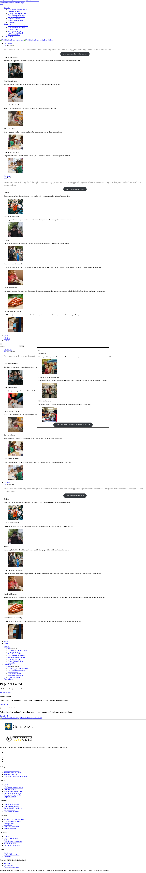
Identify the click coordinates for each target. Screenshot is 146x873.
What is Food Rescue (14, 31)
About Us (7, 8)
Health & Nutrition (10, 843)
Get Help (50, 40)
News (6, 337)
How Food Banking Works (16, 27)
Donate (6, 340)
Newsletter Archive (14, 35)
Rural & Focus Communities (13, 842)
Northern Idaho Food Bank (12, 773)
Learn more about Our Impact (75, 189)
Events (6, 335)
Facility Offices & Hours (15, 20)
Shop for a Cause (9, 810)
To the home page (5, 692)
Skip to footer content (32, 1)
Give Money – (11, 806)
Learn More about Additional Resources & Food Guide (73, 425)
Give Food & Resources (11, 812)
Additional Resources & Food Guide (15, 776)
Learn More (7, 24)
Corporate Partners (14, 18)
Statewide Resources (10, 774)
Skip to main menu (6, 1)
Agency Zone (8, 36)
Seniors (6, 840)
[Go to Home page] (12, 40)
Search (2, 4)
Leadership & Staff (14, 11)
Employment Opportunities (16, 17)
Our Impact (7, 176)
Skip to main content (18, 1)
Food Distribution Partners (16, 15)
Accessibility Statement (11, 867)
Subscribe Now (5, 704)
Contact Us (11, 22)
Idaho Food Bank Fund (15, 33)
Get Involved (8, 43)
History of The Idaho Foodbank (18, 26)
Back (5, 45)
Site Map (7, 863)
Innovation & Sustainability (12, 845)
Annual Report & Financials (17, 13)
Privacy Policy (8, 865)
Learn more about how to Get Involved (75, 54)
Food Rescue (8, 825)
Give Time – (11, 804)
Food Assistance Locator (11, 771)
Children (6, 836)
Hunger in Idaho (13, 29)
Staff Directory (8, 853)
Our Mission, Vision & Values (17, 9)
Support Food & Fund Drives (13, 808)
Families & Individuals (11, 838)
